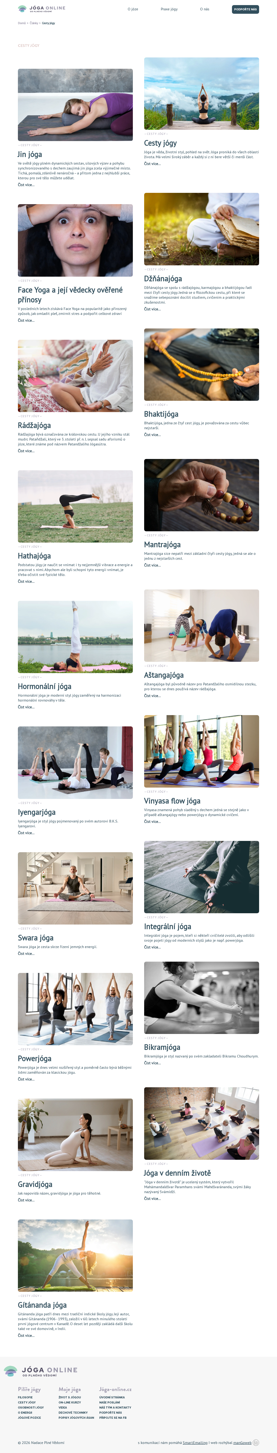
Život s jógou (70, 1397)
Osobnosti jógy (31, 1407)
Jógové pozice (29, 1417)
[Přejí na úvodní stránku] (43, 9)
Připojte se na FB (113, 1417)
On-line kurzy (70, 1402)
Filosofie (25, 1397)
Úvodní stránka (112, 1397)
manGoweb (242, 1442)
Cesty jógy (27, 1402)
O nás (204, 9)
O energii (25, 1412)
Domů (22, 23)
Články (34, 23)
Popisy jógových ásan (76, 1417)
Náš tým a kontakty (115, 1407)
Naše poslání (109, 1402)
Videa (63, 1407)
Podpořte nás (245, 9)
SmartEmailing (195, 1442)
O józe (133, 9)
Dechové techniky (73, 1412)
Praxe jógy (169, 9)
